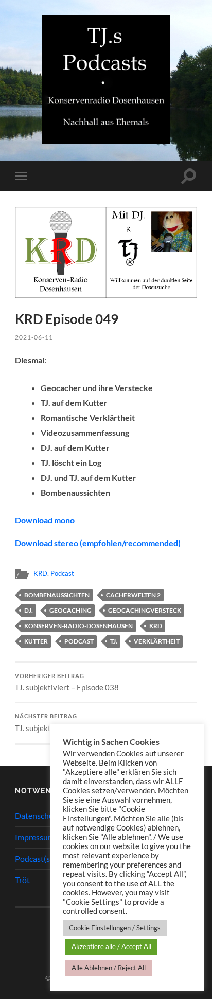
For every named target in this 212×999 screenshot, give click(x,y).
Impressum (35, 837)
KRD (40, 573)
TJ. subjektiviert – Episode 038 (67, 682)
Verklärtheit (157, 641)
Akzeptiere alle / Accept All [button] (111, 946)
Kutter (36, 641)
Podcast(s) (33, 858)
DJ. (28, 610)
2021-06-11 (34, 337)
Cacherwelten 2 (133, 595)
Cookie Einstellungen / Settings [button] (115, 928)
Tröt (22, 880)
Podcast (62, 573)
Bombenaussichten (57, 595)
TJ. (113, 641)
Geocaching (70, 610)
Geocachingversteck (144, 610)
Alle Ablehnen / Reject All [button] (109, 967)
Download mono (45, 520)
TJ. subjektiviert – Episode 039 (67, 723)
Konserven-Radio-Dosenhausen (78, 626)
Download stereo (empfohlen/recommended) (98, 543)
